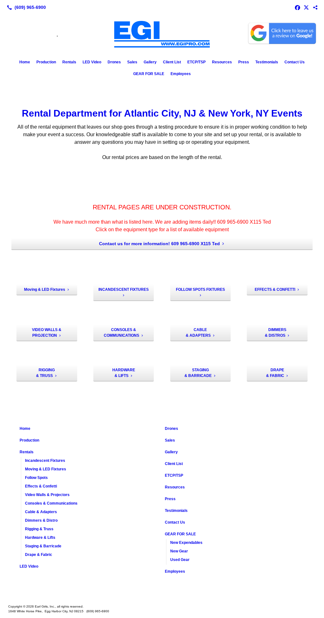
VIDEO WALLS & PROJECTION (46, 333)
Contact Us (294, 62)
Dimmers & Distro (41, 520)
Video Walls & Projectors (47, 495)
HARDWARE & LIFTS (123, 373)
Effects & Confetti (41, 486)
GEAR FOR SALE (148, 74)
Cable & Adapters (41, 512)
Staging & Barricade (43, 546)
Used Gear (180, 559)
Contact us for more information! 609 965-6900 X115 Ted (159, 243)
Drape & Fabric (38, 554)
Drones (114, 62)
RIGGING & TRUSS (45, 373)
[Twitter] (306, 7)
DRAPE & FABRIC (275, 373)
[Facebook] (297, 7)
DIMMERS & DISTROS (275, 333)
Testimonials (266, 62)
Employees (181, 74)
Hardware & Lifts (40, 537)
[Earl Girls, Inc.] (162, 596)
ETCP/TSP (196, 62)
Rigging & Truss (39, 529)
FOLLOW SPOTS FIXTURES (200, 289)
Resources (222, 62)
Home (24, 62)
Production (46, 62)
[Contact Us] (315, 7)
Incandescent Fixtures (45, 460)
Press (243, 62)
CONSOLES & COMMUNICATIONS (121, 333)
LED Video (92, 62)
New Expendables (186, 542)
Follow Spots (36, 477)
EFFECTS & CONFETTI (275, 289)
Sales (132, 62)
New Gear (179, 551)
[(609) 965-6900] (25, 7)
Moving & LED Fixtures (44, 289)
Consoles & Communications (51, 503)
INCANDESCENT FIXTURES (123, 289)
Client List (172, 62)
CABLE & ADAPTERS (198, 333)
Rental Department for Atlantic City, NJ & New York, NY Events (162, 113)
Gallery (150, 62)
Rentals (69, 62)
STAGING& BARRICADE (198, 373)
